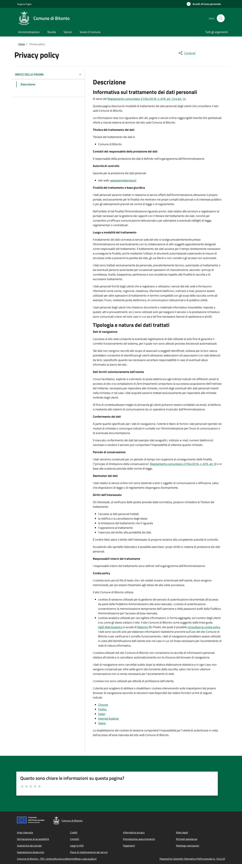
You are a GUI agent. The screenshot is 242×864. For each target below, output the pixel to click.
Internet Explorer (108, 718)
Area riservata (25, 832)
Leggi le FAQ (77, 846)
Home (21, 44)
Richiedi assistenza (186, 839)
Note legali (182, 832)
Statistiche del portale (29, 846)
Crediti (73, 832)
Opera (102, 723)
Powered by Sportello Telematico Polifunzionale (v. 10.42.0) (192, 859)
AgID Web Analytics (110, 627)
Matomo (142, 627)
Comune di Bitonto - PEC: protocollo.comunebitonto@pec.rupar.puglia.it (57, 859)
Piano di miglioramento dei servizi (89, 852)
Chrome (103, 704)
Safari (101, 714)
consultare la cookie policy (204, 627)
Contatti (74, 839)
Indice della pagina (29, 74)
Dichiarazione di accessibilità (33, 839)
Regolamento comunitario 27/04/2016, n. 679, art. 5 (183, 464)
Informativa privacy (134, 832)
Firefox (102, 709)
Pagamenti (129, 846)
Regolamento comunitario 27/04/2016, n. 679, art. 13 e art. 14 (147, 99)
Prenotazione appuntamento (139, 839)
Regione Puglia (24, 4)
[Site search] (221, 18)
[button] (204, 4)
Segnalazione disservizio (30, 852)
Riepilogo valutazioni (187, 846)
